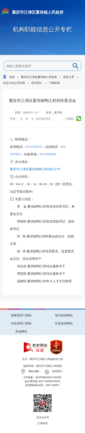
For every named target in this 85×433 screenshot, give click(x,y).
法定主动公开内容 (14, 83)
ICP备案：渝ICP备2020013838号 (42, 377)
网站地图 (34, 371)
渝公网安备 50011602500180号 (42, 381)
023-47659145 (34, 146)
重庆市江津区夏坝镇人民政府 (37, 12)
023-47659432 (48, 154)
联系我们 (57, 371)
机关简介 (36, 83)
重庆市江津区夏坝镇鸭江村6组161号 (35, 169)
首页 (12, 77)
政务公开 (68, 77)
